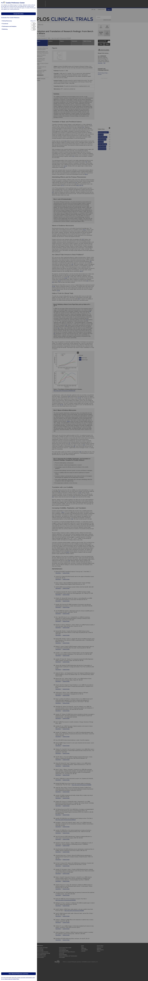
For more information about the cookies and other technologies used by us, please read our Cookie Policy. (18, 978)
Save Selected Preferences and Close (18, 973)
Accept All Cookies (19, 13)
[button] (6, 21)
